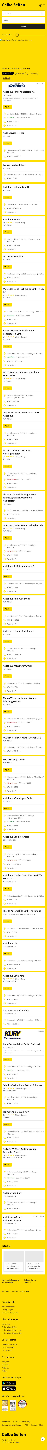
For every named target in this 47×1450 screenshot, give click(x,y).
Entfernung (32, 73)
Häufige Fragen (7, 1310)
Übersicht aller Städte (10, 1313)
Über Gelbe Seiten (10, 1319)
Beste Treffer (8, 73)
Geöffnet (6, 78)
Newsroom (6, 1324)
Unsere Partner (9, 1339)
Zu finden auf (8, 1357)
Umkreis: (7, 35)
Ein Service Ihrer (10, 1441)
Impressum (6, 1421)
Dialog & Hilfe (8, 1302)
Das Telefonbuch (8, 1347)
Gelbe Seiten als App (9, 1327)
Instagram (5, 1362)
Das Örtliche (6, 1351)
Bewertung (20, 73)
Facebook (5, 1365)
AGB (26, 1425)
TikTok (4, 1371)
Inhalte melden (37, 1425)
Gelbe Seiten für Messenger (12, 1330)
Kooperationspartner (10, 1344)
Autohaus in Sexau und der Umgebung (10, 1281)
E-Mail (8, 107)
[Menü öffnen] (44, 5)
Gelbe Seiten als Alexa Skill (11, 1333)
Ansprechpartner (8, 1307)
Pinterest (5, 1368)
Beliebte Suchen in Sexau (31, 1281)
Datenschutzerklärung (21, 1421)
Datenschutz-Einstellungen (12, 1425)
